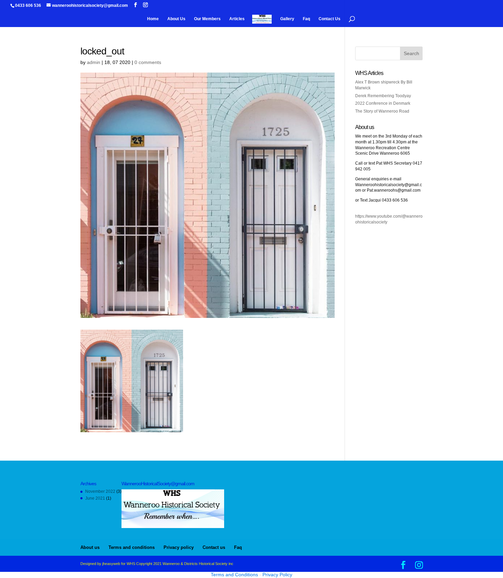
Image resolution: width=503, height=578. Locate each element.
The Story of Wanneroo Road (382, 111)
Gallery (287, 18)
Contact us (214, 547)
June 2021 (95, 498)
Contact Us (329, 18)
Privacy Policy (277, 574)
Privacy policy (179, 547)
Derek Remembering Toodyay (383, 95)
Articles (237, 18)
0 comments (147, 62)
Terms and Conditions (234, 574)
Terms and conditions (131, 547)
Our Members (207, 18)
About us (90, 547)
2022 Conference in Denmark (382, 103)
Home (153, 18)
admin (93, 62)
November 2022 (100, 491)
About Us (176, 18)
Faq (306, 18)
